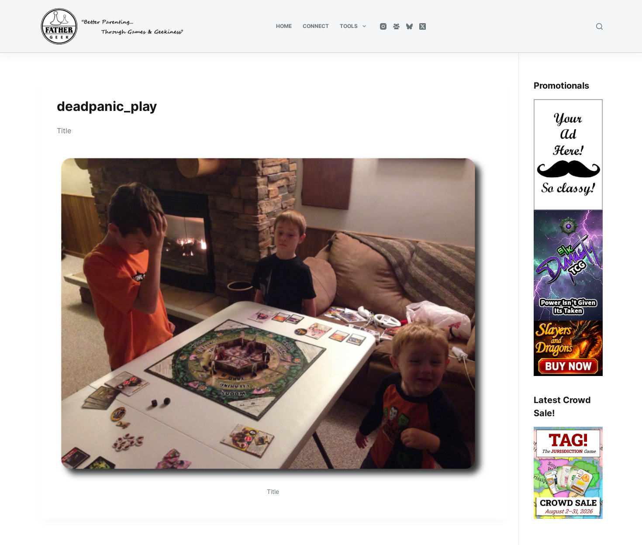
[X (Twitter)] (422, 26)
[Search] (599, 26)
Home (284, 26)
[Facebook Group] (396, 26)
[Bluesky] (409, 26)
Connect (316, 26)
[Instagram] (383, 26)
